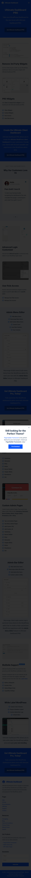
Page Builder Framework (11, 438)
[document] (15, 439)
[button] (28, 427)
